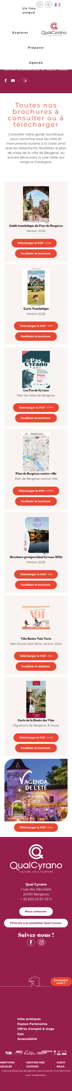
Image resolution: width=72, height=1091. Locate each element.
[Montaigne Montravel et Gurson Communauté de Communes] (18, 1052)
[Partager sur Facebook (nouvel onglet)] (5, 81)
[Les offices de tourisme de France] (55, 1052)
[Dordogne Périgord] (44, 1052)
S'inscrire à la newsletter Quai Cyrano (35, 923)
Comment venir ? (61, 981)
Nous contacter (35, 911)
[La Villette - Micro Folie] (64, 1052)
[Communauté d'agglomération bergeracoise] (8, 1052)
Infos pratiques (29, 1019)
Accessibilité (27, 1039)
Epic (20, 1034)
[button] (48, 4)
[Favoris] (40, 4)
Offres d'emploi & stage (35, 1029)
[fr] (58, 4)
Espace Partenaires (32, 1024)
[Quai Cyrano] (54, 29)
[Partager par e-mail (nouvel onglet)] (13, 81)
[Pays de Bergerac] (30, 1052)
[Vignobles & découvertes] (59, 1052)
